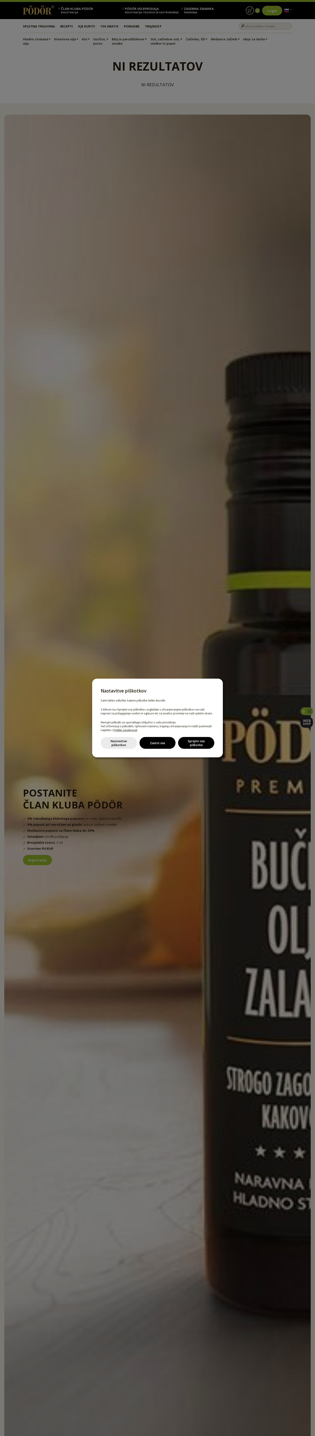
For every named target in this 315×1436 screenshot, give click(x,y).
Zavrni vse (157, 743)
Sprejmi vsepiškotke (196, 743)
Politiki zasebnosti (125, 730)
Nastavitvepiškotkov (119, 743)
